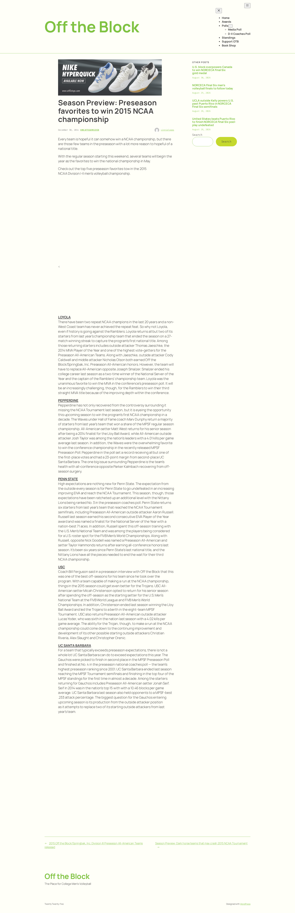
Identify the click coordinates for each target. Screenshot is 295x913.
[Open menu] (247, 5)
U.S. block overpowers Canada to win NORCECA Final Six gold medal (212, 70)
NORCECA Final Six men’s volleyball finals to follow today (212, 87)
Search (197, 135)
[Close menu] (219, 10)
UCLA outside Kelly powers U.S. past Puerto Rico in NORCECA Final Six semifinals (213, 103)
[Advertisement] (161, 217)
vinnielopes (167, 130)
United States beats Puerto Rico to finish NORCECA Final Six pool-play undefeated (214, 122)
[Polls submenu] (230, 26)
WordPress (245, 903)
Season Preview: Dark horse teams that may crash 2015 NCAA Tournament (201, 843)
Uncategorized (89, 130)
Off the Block (92, 26)
